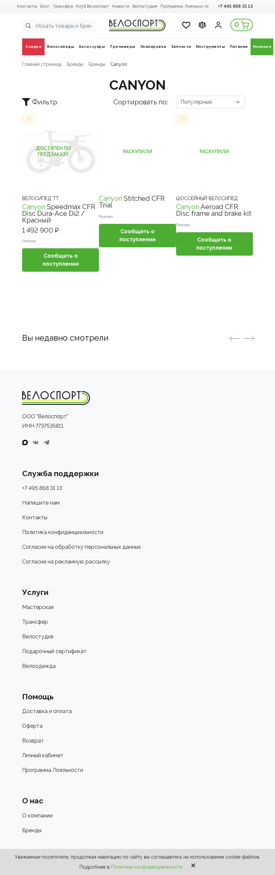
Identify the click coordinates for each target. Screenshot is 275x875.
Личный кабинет (42, 755)
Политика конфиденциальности (62, 532)
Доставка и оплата (47, 711)
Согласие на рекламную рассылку (66, 561)
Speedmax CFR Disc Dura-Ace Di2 (58, 213)
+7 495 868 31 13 (235, 6)
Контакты (27, 6)
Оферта (32, 726)
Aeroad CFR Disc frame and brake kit (213, 210)
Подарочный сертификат (54, 651)
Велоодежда (39, 666)
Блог (44, 6)
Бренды (32, 830)
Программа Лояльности (184, 6)
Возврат (33, 740)
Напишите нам (41, 503)
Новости (120, 6)
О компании (37, 815)
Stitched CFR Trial (132, 201)
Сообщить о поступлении (61, 260)
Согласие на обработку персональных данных (81, 547)
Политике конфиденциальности (146, 867)
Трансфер (63, 6)
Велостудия (144, 6)
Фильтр (44, 102)
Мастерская (38, 607)
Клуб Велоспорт (92, 6)
